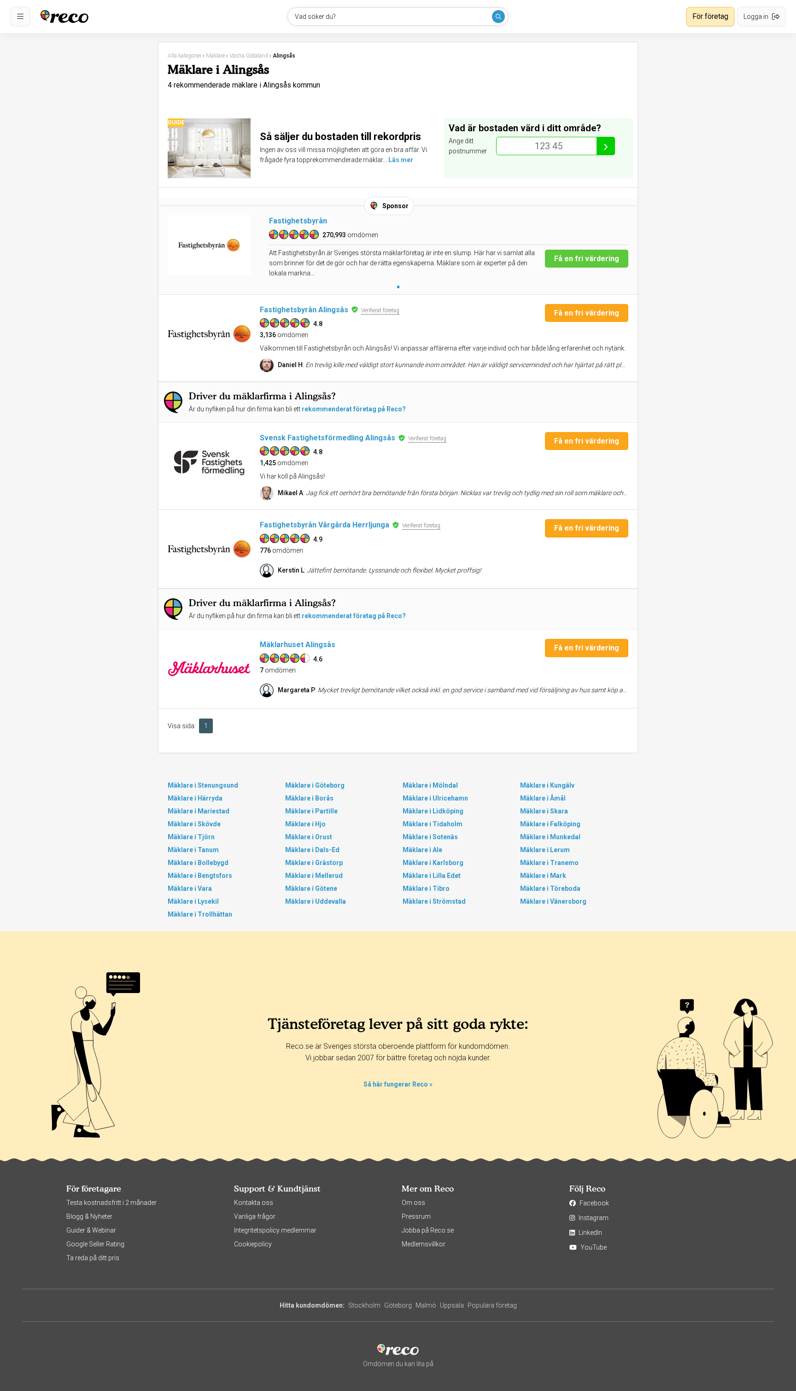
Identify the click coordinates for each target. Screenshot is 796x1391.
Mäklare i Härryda (195, 798)
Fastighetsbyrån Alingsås (304, 309)
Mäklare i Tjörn (191, 837)
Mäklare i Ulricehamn (435, 798)
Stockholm (364, 1305)
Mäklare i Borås (309, 798)
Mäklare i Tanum (193, 849)
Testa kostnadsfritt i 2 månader (111, 1202)
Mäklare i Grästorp (314, 862)
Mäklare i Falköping (550, 824)
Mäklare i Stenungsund (203, 785)
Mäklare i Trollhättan (200, 914)
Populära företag (492, 1305)
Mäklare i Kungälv (547, 785)
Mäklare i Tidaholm (432, 824)
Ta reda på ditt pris (92, 1258)
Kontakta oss (253, 1202)
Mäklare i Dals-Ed (312, 849)
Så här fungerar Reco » (398, 1084)
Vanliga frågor (254, 1216)
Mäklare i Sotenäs (430, 837)
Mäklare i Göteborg (315, 785)
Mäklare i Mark (543, 875)
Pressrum (416, 1216)
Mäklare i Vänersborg (553, 901)
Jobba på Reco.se (428, 1230)
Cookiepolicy (253, 1244)
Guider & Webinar (91, 1230)
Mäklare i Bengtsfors (200, 875)
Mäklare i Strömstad (434, 901)
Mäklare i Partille (311, 811)
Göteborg (398, 1305)
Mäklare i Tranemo (549, 862)
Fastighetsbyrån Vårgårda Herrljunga (324, 524)
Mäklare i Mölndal (430, 785)
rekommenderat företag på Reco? (354, 409)
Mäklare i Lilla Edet (432, 875)
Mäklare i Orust (308, 837)
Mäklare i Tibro (426, 888)
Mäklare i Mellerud (314, 875)
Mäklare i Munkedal (550, 837)
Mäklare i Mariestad (198, 811)
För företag (710, 16)
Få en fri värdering (586, 258)
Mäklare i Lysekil (193, 901)
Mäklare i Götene (311, 888)
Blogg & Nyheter (89, 1216)
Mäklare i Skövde (194, 824)
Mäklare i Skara (544, 811)
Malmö (426, 1305)
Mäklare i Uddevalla (315, 901)
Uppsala (452, 1305)
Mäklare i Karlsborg (433, 862)
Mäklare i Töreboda (550, 888)
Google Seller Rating (95, 1244)
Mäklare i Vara (190, 888)
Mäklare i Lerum (545, 849)
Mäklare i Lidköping (433, 811)
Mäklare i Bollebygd (198, 862)
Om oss (413, 1202)
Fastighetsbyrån (298, 220)
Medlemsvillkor (423, 1244)
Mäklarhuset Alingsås (297, 644)
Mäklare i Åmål (543, 798)
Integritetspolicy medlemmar (275, 1230)
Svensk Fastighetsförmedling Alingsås (327, 437)
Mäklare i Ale (422, 849)
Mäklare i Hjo (305, 824)
